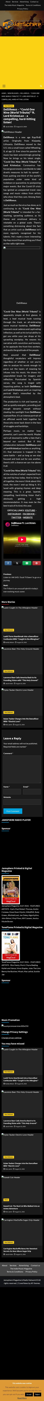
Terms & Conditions (33, 5)
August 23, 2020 (21, 127)
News (6, 1200)
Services (15, 2)
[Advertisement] (22, 59)
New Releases (9, 106)
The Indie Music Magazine (14, 5)
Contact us (34, 2)
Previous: (22, 577)
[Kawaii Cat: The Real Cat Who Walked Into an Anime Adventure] (22, 1189)
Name (6, 786)
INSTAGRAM (14, 514)
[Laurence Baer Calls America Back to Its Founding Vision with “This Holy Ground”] (22, 660)
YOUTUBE (30, 510)
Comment (8, 753)
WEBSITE (28, 517)
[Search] (41, 86)
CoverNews (23, 1283)
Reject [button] (37, 1394)
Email (26, 786)
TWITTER (16, 517)
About (8, 2)
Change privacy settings (12, 1038)
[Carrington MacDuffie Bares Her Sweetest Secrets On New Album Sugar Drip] (22, 1232)
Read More (22, 1398)
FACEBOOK (29, 514)
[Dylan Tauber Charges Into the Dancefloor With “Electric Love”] (22, 702)
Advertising (24, 2)
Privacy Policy (22, 9)
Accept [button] (29, 1394)
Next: (20, 588)
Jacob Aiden (9, 127)
